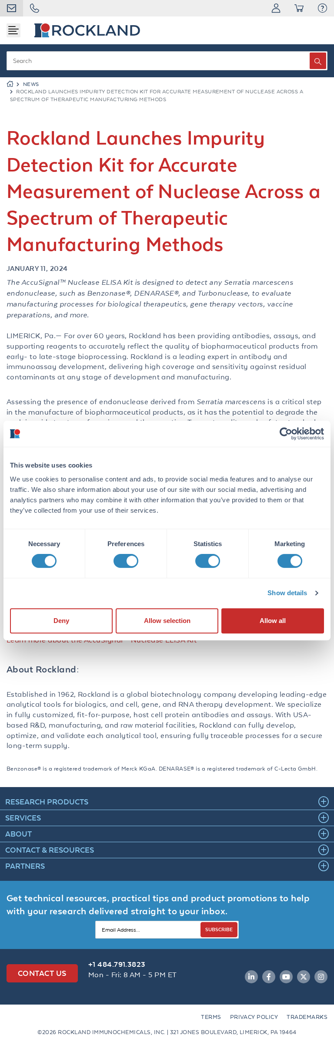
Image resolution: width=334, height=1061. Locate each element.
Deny (61, 620)
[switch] (126, 561)
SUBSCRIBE (219, 929)
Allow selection (167, 620)
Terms (211, 1017)
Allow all (273, 620)
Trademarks (307, 1017)
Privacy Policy (254, 1017)
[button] (322, 8)
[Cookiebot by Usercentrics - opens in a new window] (286, 433)
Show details (287, 592)
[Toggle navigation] (13, 30)
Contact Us (42, 973)
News (31, 84)
